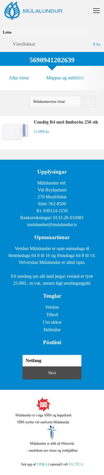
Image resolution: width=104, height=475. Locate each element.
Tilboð (52, 314)
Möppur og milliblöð (65, 77)
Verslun (52, 307)
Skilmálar (52, 329)
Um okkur (52, 322)
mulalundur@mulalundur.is (52, 224)
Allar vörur (19, 77)
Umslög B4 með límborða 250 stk (66, 122)
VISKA (42, 464)
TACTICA (75, 464)
